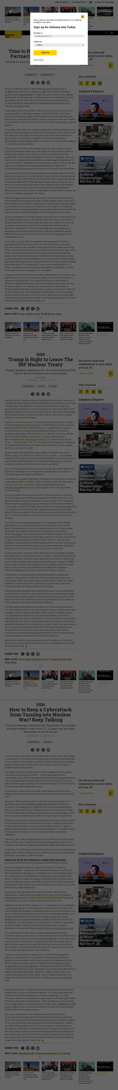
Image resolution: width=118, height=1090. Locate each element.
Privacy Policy (39, 60)
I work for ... (38, 41)
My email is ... (39, 33)
